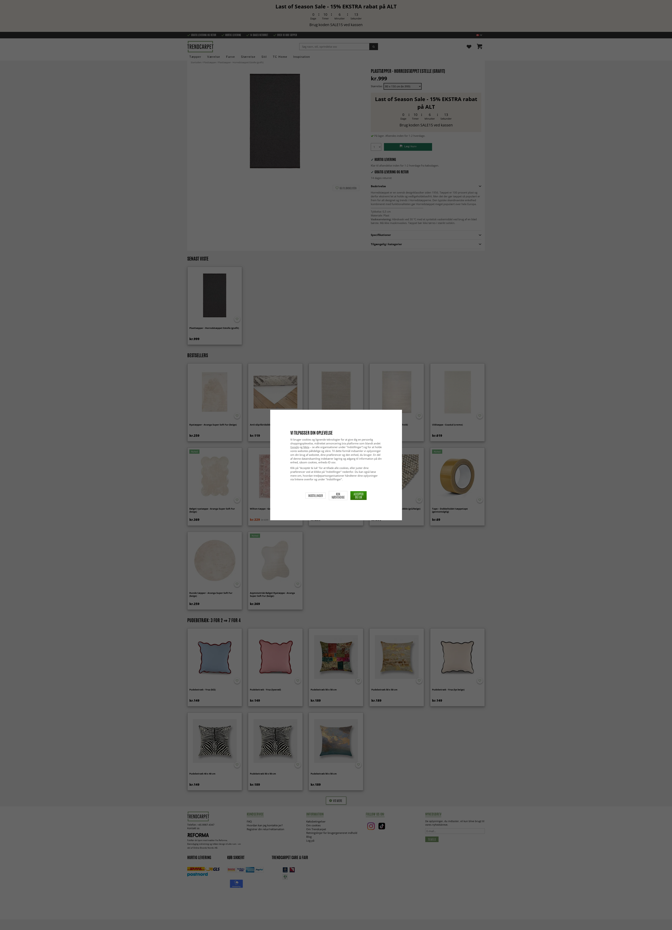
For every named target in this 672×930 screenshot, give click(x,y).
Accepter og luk (358, 495)
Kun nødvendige (338, 495)
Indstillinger (315, 495)
